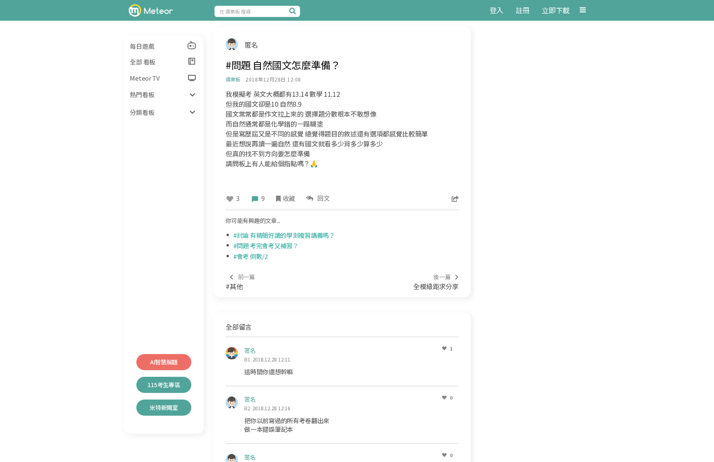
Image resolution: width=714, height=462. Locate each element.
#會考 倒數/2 (250, 256)
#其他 (240, 282)
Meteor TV (144, 78)
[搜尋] (294, 10)
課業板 (233, 79)
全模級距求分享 (436, 282)
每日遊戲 (142, 46)
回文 (322, 198)
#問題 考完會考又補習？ (265, 245)
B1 (247, 359)
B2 (247, 408)
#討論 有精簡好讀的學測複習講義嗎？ (284, 235)
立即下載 (555, 10)
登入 (496, 10)
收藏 (289, 198)
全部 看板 (142, 61)
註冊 (522, 10)
